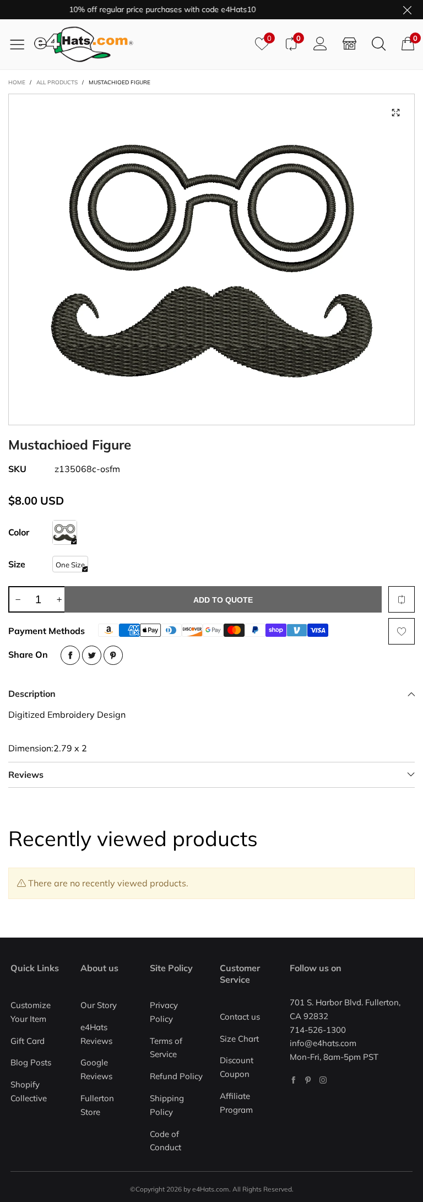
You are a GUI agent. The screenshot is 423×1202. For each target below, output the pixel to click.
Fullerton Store (97, 1105)
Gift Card (27, 1041)
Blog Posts (30, 1062)
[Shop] (349, 44)
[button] (17, 599)
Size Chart (239, 1038)
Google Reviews (96, 1069)
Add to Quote (223, 599)
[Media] (395, 113)
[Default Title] (64, 532)
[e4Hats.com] (140, 44)
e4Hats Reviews (96, 1034)
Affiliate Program (236, 1103)
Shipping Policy (167, 1105)
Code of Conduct (165, 1141)
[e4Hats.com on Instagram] (323, 1080)
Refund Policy (176, 1076)
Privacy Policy (164, 1012)
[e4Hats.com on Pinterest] (308, 1080)
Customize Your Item (30, 1012)
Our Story (98, 1005)
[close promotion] (407, 9)
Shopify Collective (28, 1091)
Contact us (240, 1016)
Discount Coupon (236, 1067)
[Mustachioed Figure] (211, 259)
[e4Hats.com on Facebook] (293, 1080)
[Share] (70, 655)
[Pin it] (113, 655)
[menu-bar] (21, 44)
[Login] (320, 44)
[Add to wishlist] (401, 631)
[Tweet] (91, 655)
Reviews (26, 774)
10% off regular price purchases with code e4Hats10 (150, 9)
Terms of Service (166, 1048)
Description (32, 693)
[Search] (378, 44)
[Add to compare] (401, 599)
